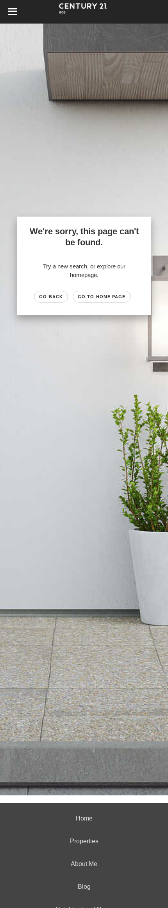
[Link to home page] (84, 12)
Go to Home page (102, 296)
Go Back (51, 296)
